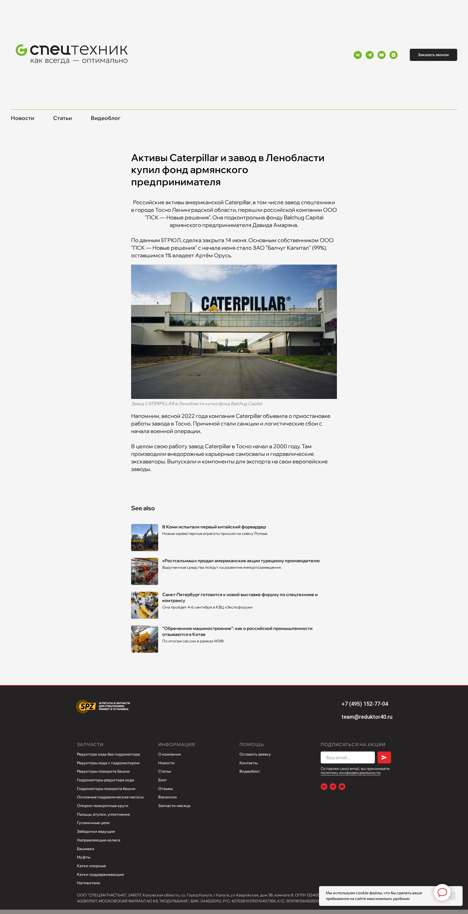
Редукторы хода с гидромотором (108, 762)
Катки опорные (91, 865)
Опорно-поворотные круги (102, 805)
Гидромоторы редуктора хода (105, 780)
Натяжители (88, 882)
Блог (162, 780)
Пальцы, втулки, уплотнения (103, 814)
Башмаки (85, 848)
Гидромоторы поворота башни (106, 788)
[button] (433, 55)
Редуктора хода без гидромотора (108, 754)
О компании (169, 754)
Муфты (83, 857)
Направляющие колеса (98, 840)
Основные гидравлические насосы (110, 797)
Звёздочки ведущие (96, 831)
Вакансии (167, 797)
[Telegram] (370, 55)
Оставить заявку (255, 754)
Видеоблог (106, 118)
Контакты (248, 762)
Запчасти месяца (174, 805)
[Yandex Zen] (393, 55)
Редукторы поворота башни (103, 771)
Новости (22, 118)
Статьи (62, 118)
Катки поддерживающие (100, 874)
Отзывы (165, 788)
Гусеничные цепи (93, 822)
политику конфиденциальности (351, 772)
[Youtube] (382, 55)
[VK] (358, 55)
